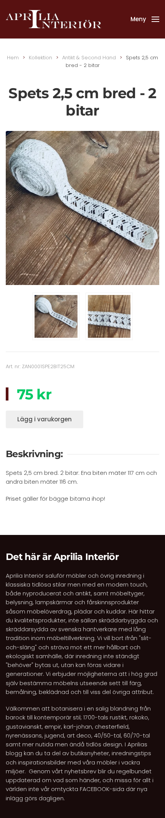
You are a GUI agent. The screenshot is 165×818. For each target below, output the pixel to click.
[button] (144, 19)
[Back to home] (54, 19)
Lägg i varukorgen (44, 419)
